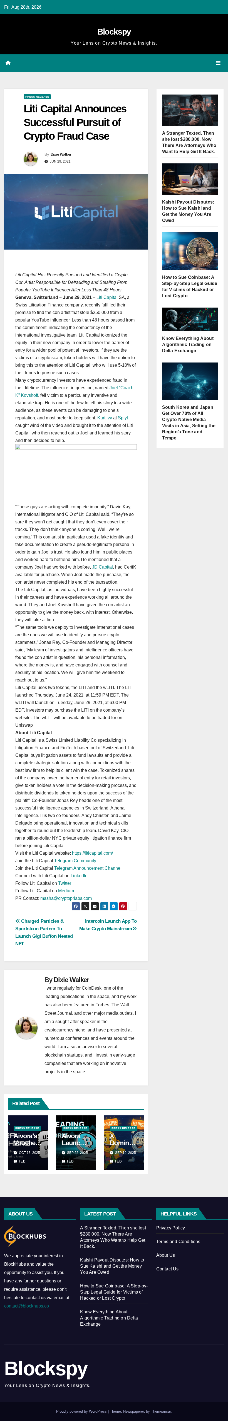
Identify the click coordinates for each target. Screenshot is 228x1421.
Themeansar (161, 1411)
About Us (165, 1255)
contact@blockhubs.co (26, 1306)
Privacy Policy (170, 1228)
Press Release (37, 96)
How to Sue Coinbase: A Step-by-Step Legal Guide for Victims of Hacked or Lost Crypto (114, 1292)
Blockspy (114, 31)
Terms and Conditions (178, 1241)
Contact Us (167, 1269)
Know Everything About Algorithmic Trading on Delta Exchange (188, 344)
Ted (22, 1161)
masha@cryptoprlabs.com (66, 898)
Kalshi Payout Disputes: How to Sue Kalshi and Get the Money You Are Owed (112, 1266)
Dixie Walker (61, 154)
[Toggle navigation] (218, 63)
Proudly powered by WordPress (82, 1411)
